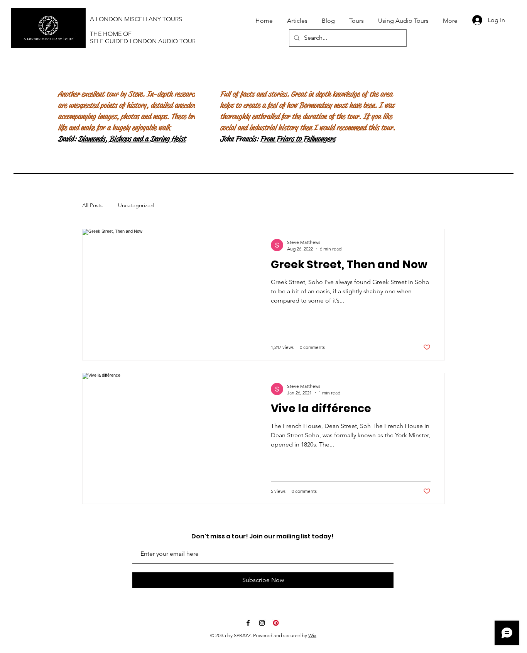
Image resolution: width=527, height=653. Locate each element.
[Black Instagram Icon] (262, 623)
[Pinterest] (276, 623)
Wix (312, 635)
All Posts (92, 205)
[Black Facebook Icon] (248, 623)
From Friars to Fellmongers (297, 139)
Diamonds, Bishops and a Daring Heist (132, 139)
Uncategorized (136, 205)
